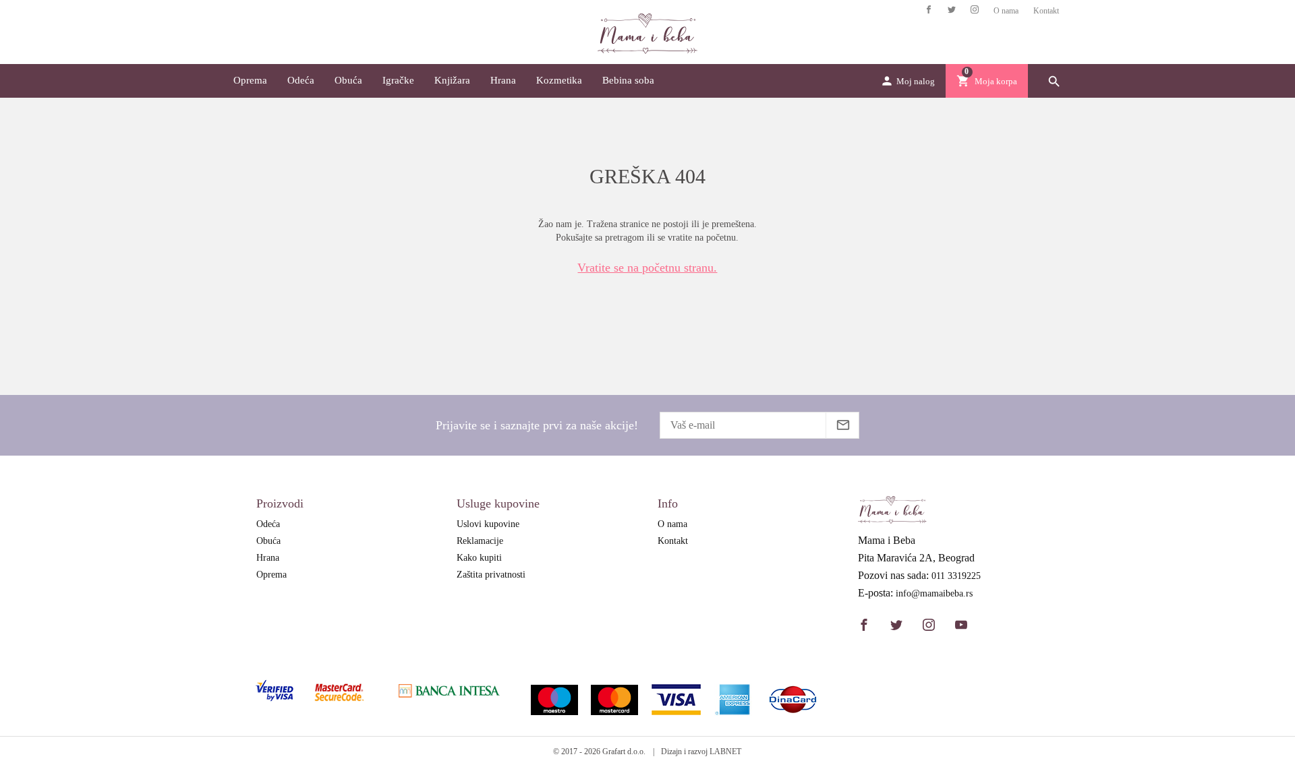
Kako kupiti (479, 558)
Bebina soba (628, 80)
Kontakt (1046, 11)
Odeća (300, 80)
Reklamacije (480, 541)
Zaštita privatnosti (491, 575)
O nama (1006, 11)
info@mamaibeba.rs (934, 594)
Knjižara (452, 80)
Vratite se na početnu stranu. (647, 268)
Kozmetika (559, 80)
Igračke (398, 80)
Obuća (348, 80)
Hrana (503, 80)
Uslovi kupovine (488, 524)
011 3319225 (956, 576)
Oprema (250, 80)
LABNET (725, 751)
